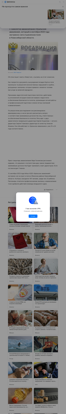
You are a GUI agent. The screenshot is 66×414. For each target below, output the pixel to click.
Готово (33, 216)
